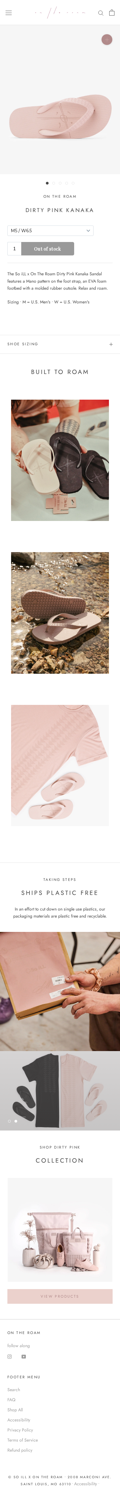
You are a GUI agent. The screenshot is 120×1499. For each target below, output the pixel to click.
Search (13, 1390)
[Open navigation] (9, 12)
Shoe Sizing (22, 344)
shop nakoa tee (37, 1102)
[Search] (101, 12)
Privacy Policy (20, 1430)
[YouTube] (24, 1356)
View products (60, 1296)
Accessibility (18, 1420)
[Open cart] (111, 12)
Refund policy (19, 1450)
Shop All (15, 1410)
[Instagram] (9, 1356)
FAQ (11, 1400)
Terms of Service (22, 1440)
